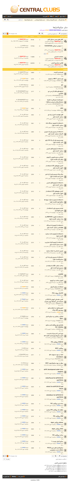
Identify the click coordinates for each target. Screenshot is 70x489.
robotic (58, 295)
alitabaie (58, 304)
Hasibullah (57, 289)
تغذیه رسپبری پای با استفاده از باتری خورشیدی (55, 209)
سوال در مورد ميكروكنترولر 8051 (54, 363)
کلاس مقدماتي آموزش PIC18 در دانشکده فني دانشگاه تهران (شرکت (53, 300)
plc (62, 85)
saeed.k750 (23, 72)
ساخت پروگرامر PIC (57, 435)
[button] (3, 34)
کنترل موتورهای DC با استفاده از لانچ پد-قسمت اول (54, 167)
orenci (58, 338)
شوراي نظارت (42, 30)
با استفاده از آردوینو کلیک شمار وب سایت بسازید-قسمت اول (54, 243)
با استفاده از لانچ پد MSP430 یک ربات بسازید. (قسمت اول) (54, 218)
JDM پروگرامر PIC (58, 416)
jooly (24, 348)
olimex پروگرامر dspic (57, 422)
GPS (61, 108)
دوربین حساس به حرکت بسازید (54, 251)
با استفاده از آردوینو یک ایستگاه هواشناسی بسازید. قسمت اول (55, 226)
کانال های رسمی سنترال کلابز (55, 39)
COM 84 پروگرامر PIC (57, 342)
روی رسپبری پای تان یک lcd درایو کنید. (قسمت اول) (54, 141)
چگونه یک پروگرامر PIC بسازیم (55, 410)
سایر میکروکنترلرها (60, 27)
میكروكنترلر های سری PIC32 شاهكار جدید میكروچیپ (55, 449)
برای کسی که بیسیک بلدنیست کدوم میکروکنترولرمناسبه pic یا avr (53, 334)
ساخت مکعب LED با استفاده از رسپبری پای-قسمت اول (54, 267)
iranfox (24, 46)
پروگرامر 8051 (59, 348)
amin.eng (23, 85)
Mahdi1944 (57, 41)
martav (58, 81)
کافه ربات (58, 119)
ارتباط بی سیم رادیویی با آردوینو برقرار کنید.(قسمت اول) (55, 158)
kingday (58, 321)
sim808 (60, 274)
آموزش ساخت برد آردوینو (56, 280)
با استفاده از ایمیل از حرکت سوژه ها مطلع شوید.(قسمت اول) (53, 201)
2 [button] (5, 33)
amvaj (58, 365)
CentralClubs (33, 480)
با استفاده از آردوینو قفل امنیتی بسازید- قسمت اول (55, 150)
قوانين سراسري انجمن (57, 63)
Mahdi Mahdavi (57, 30)
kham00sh (57, 359)
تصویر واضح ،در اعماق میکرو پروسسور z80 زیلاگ (55, 309)
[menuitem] (57, 16)
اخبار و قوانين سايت (49, 43)
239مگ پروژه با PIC (57, 293)
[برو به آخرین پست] (19, 39)
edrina (58, 74)
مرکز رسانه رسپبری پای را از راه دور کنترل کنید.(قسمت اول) (54, 175)
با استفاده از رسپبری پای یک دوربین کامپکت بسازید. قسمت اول (53, 133)
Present (24, 299)
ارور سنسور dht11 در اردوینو (55, 79)
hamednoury (57, 87)
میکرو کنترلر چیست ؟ (57, 441)
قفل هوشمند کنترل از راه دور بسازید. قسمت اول (55, 116)
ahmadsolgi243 (56, 95)
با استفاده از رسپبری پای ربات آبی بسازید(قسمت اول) (54, 258)
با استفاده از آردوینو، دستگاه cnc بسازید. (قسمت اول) (54, 124)
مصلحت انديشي (58, 57)
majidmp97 (57, 276)
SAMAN (51, 30)
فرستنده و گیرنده (58, 72)
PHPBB (38, 480)
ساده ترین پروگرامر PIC (56, 403)
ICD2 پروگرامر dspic (57, 429)
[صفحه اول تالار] (35, 9)
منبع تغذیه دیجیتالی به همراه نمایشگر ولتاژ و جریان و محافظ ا (54, 101)
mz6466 (58, 329)
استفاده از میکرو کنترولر (56, 287)
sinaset (47, 30)
